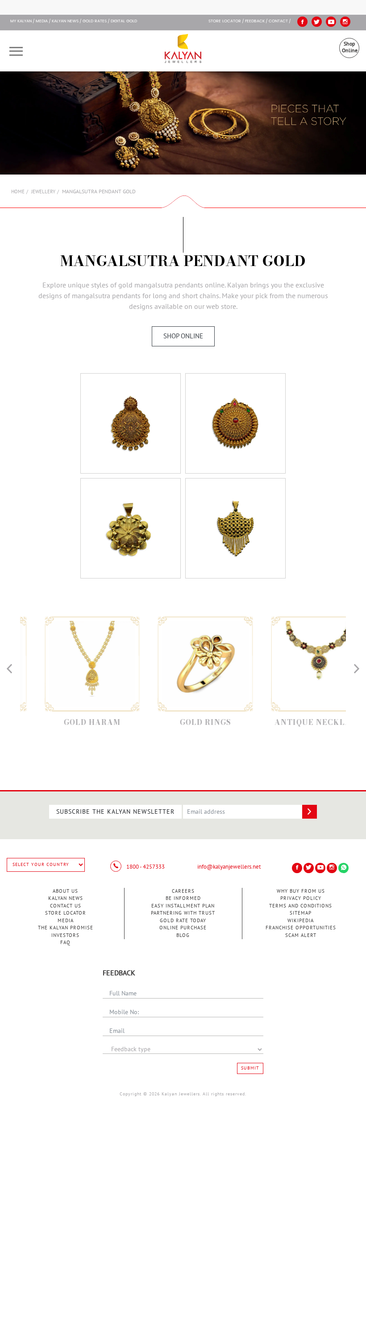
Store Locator (65, 913)
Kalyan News (65, 21)
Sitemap (301, 913)
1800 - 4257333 (145, 866)
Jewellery (43, 192)
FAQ (65, 942)
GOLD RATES (95, 21)
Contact (278, 21)
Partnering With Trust (183, 913)
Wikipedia (300, 921)
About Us (65, 891)
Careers (183, 891)
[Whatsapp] (343, 868)
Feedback (255, 21)
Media (42, 21)
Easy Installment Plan (183, 906)
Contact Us (65, 906)
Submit (250, 1068)
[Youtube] (331, 22)
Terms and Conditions (300, 906)
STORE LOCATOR (224, 21)
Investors (65, 935)
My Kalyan (21, 21)
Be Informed (183, 898)
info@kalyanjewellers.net (229, 866)
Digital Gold (124, 21)
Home (18, 192)
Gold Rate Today (183, 921)
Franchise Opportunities (301, 928)
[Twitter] (317, 22)
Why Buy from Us (301, 891)
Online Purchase (183, 928)
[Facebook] (302, 22)
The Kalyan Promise (65, 928)
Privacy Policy (300, 898)
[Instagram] (345, 22)
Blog (183, 935)
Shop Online (350, 47)
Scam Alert (300, 935)
